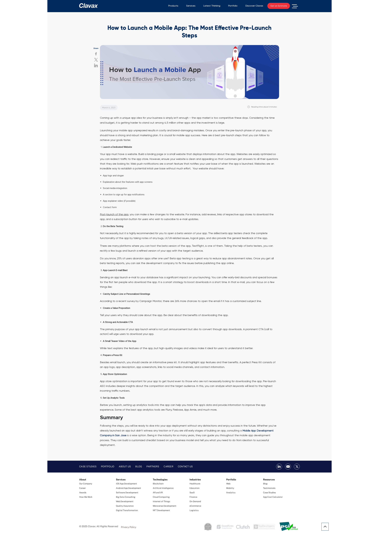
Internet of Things (161, 501)
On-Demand (195, 501)
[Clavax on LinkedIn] (279, 467)
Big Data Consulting (125, 497)
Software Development (127, 492)
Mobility (230, 488)
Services (190, 5)
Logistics (194, 510)
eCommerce (195, 506)
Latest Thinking (211, 5)
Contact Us (185, 466)
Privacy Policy (128, 527)
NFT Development (161, 510)
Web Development (124, 501)
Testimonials (269, 488)
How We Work (85, 497)
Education (194, 488)
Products (173, 5)
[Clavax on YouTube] (288, 467)
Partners (152, 466)
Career (168, 466)
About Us (125, 466)
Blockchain (158, 483)
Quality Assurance (125, 506)
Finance (193, 497)
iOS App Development (126, 483)
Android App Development (128, 488)
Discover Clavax (254, 5)
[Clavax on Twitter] (297, 467)
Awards (82, 492)
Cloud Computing (161, 497)
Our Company (85, 483)
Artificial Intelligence (163, 488)
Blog (138, 466)
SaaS (192, 492)
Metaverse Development (164, 506)
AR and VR (158, 492)
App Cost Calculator (273, 497)
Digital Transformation (127, 510)
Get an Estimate (278, 6)
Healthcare (195, 483)
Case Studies (88, 466)
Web (228, 483)
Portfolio (232, 5)
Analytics (230, 492)
